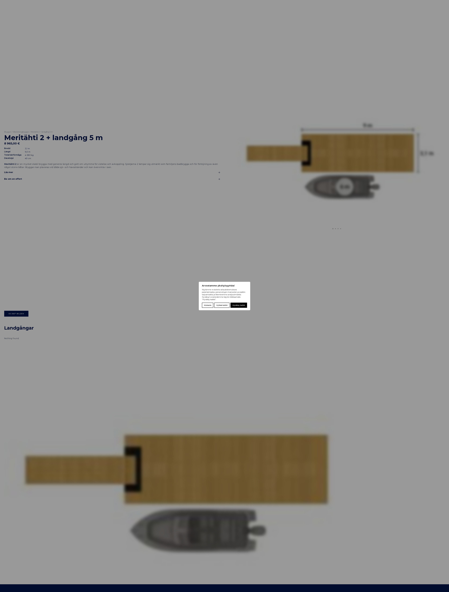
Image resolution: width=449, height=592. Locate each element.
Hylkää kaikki (222, 305)
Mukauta (207, 305)
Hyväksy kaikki (238, 305)
